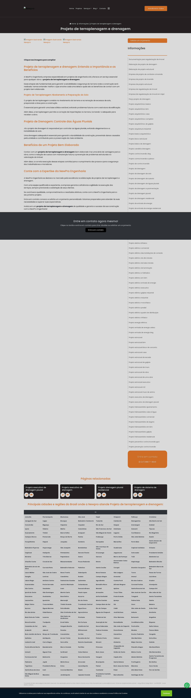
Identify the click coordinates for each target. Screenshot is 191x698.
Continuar (166, 693)
